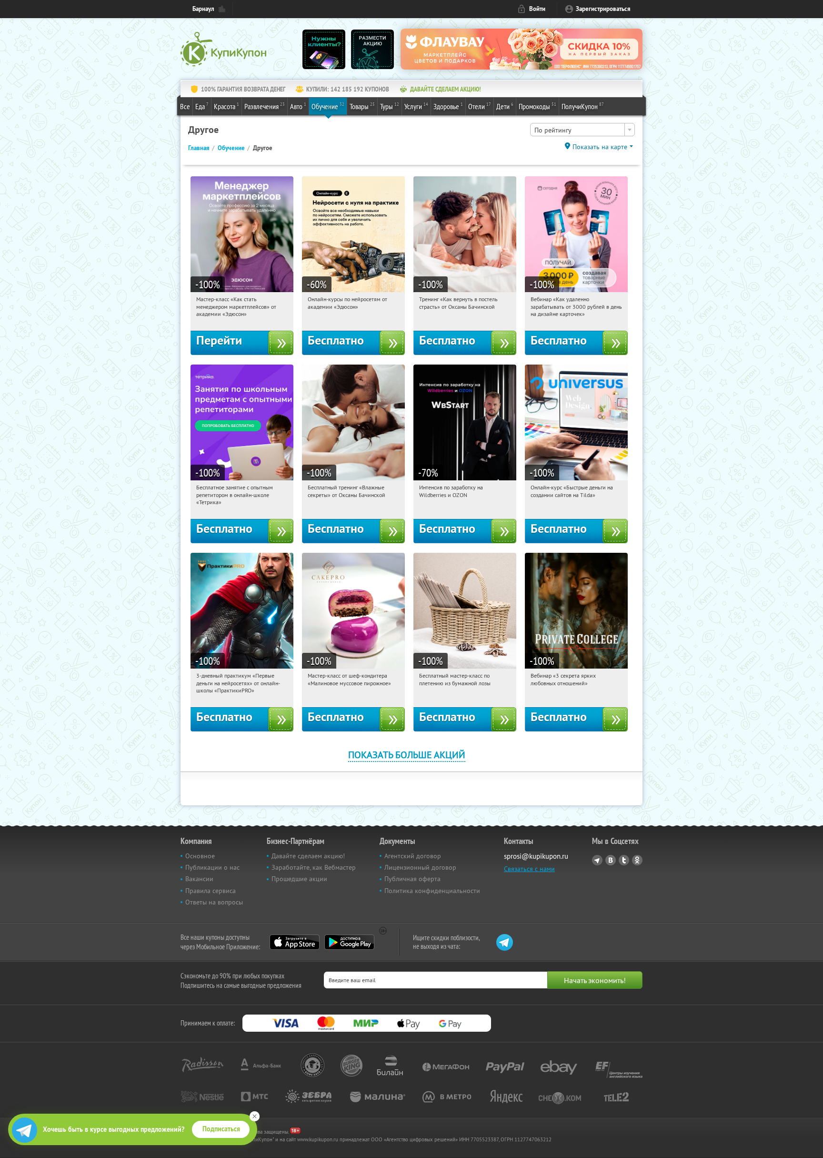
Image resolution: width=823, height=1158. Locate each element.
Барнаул (203, 9)
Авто (298, 106)
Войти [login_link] (537, 9)
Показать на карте (599, 146)
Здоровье (448, 106)
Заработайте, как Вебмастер (313, 867)
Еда (202, 106)
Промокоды (537, 106)
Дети (504, 106)
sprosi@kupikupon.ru (536, 856)
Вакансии (199, 878)
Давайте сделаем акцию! (308, 856)
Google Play (349, 942)
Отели (479, 106)
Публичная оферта (412, 878)
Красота (226, 106)
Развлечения (264, 106)
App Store (295, 942)
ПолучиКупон (583, 106)
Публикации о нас (212, 867)
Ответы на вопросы (214, 902)
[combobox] (582, 129)
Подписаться (221, 1129)
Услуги (416, 106)
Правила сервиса (210, 890)
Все (185, 106)
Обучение (327, 106)
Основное (200, 856)
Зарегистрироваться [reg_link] (603, 9)
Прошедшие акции (299, 878)
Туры (389, 106)
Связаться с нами (529, 868)
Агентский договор (412, 856)
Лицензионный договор (420, 867)
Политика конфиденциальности (432, 890)
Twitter (624, 860)
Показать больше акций (406, 755)
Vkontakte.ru (610, 860)
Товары (362, 106)
